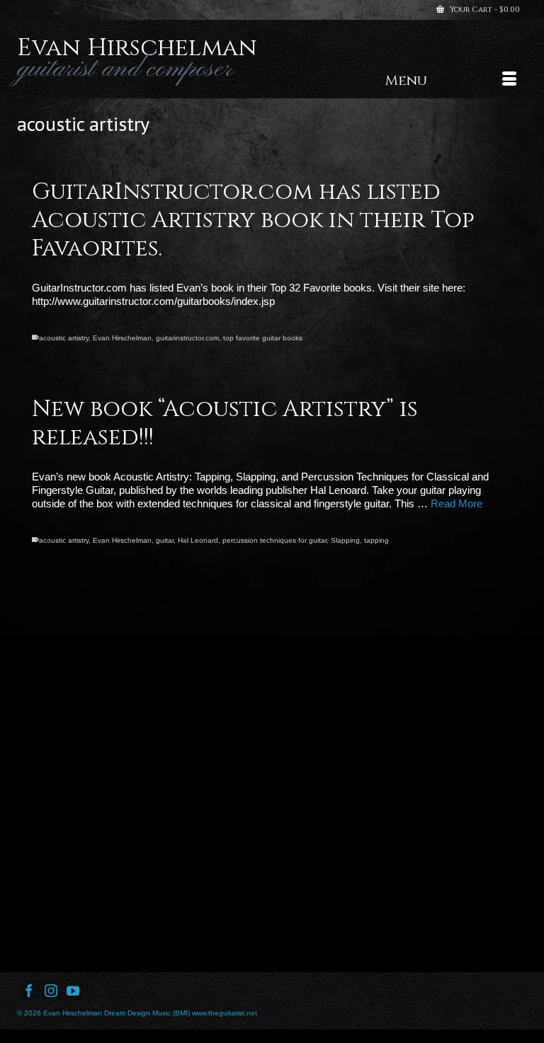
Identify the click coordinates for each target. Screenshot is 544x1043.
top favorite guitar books (262, 338)
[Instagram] (51, 990)
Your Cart (484, 9)
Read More (456, 503)
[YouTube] (73, 990)
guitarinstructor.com (187, 338)
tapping (376, 540)
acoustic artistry (64, 338)
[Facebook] (29, 990)
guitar (165, 540)
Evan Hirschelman (137, 48)
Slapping (345, 540)
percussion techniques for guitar (274, 540)
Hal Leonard (198, 540)
